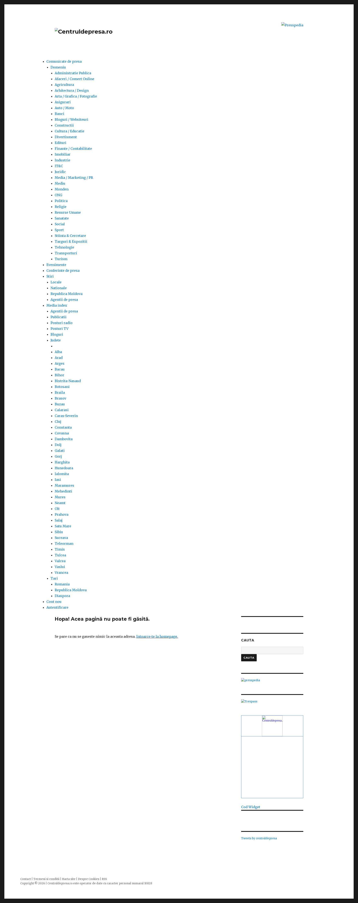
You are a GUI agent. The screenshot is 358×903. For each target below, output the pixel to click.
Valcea (60, 561)
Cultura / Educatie (69, 131)
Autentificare (57, 607)
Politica (61, 201)
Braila (60, 392)
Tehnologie (64, 247)
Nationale (59, 288)
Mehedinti (63, 491)
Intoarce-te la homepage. (157, 636)
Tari (54, 578)
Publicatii (59, 317)
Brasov (60, 398)
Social (60, 224)
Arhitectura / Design (72, 90)
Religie (61, 207)
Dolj (58, 445)
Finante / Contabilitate (73, 148)
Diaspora (62, 596)
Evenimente (56, 265)
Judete (56, 340)
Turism (61, 259)
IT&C (59, 166)
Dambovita (64, 439)
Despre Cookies (88, 879)
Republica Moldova (66, 294)
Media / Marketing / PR (74, 177)
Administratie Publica (73, 73)
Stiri (50, 276)
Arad (59, 358)
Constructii (64, 125)
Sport (59, 230)
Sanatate (62, 218)
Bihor (59, 375)
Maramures (64, 485)
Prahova (61, 514)
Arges (59, 363)
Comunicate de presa (64, 61)
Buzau (60, 404)
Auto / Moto (64, 108)
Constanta (63, 427)
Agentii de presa (64, 299)
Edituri (60, 143)
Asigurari (63, 102)
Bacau (60, 369)
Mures (60, 497)
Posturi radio (62, 323)
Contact (25, 879)
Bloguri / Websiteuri (71, 119)
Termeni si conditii (46, 879)
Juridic (60, 172)
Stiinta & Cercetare (70, 236)
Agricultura (64, 85)
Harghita (62, 462)
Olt (57, 509)
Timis (60, 549)
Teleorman (64, 543)
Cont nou (54, 602)
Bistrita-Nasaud (68, 381)
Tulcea (60, 555)
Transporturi (66, 253)
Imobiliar (62, 154)
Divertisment (66, 137)
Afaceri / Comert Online (74, 79)
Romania (62, 584)
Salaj (59, 520)
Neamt (60, 503)
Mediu (60, 183)
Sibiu (59, 532)
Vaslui (60, 567)
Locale (56, 282)
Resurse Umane (68, 212)
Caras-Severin (66, 416)
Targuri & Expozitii (71, 241)
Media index (56, 305)
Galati (60, 450)
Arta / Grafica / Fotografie (76, 96)
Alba (58, 352)
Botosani (62, 387)
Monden (62, 189)
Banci (59, 114)
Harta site (68, 879)
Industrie (62, 160)
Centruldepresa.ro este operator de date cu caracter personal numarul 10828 (99, 883)
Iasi (58, 480)
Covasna (62, 433)
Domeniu (58, 67)
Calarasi (62, 410)
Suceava (61, 538)
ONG (58, 195)
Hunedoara (64, 468)
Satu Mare (63, 526)
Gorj (58, 456)
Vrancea (61, 572)
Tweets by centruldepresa (259, 838)
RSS (104, 879)
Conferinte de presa (63, 270)
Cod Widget (250, 807)
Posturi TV (60, 329)
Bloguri (57, 334)
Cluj (58, 421)
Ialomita (62, 474)
